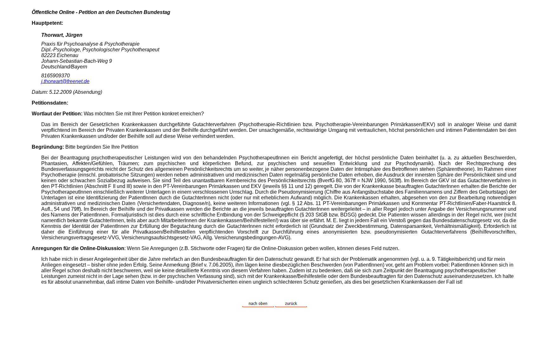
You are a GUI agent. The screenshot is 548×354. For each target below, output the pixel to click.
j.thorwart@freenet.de (65, 81)
